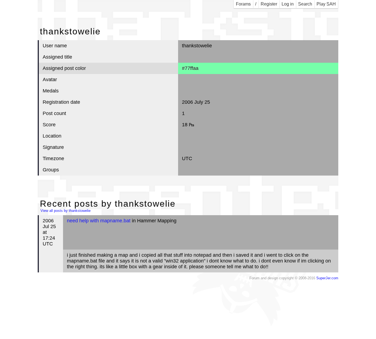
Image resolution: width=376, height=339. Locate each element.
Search (305, 4)
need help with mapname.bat (98, 220)
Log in (288, 4)
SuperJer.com (327, 278)
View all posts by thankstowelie (65, 211)
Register (269, 4)
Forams (243, 4)
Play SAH (326, 4)
